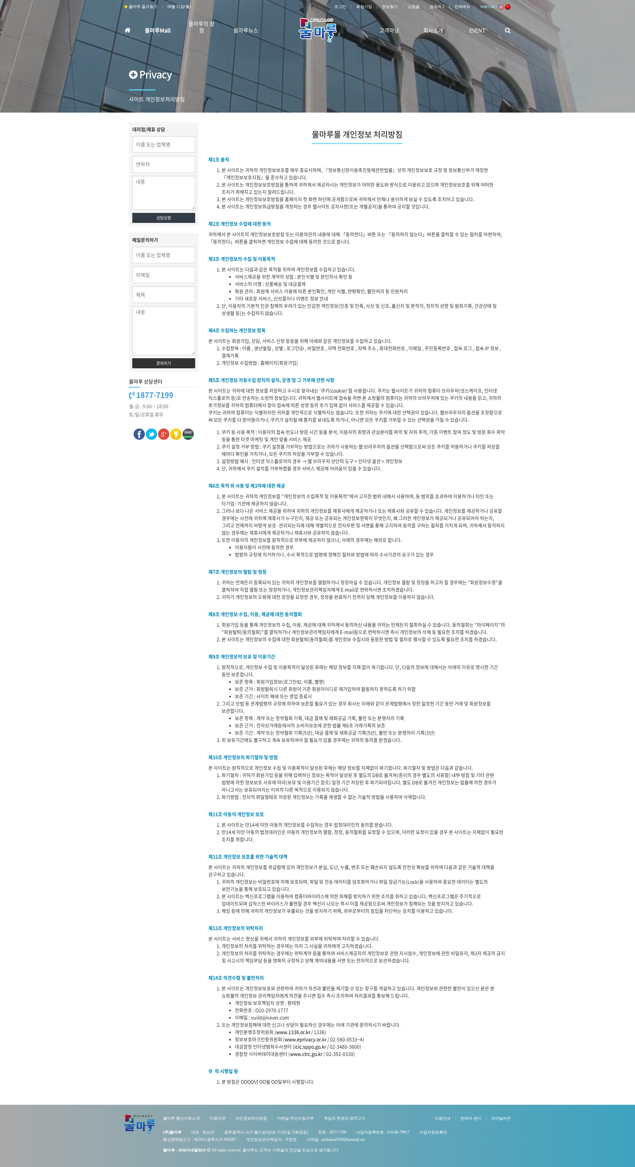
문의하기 (163, 363)
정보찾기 (390, 6)
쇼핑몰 (414, 6)
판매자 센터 (470, 1118)
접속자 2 (437, 6)
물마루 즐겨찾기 (142, 6)
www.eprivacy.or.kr (305, 1039)
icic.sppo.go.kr (310, 1046)
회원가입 (364, 6)
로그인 (340, 6)
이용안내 (442, 1118)
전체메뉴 (462, 6)
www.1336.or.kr (293, 1032)
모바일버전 (501, 1118)
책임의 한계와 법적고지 (344, 1118)
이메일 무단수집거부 (295, 1118)
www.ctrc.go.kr (306, 1053)
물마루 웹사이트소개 (181, 1118)
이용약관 (218, 1118)
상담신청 (163, 218)
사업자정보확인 (433, 1132)
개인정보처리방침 (251, 1118)
